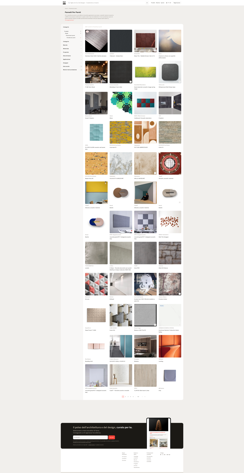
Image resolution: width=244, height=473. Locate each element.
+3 (179, 324)
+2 (130, 81)
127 (138, 396)
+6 (155, 50)
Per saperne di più (69, 19)
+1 (155, 142)
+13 (155, 324)
